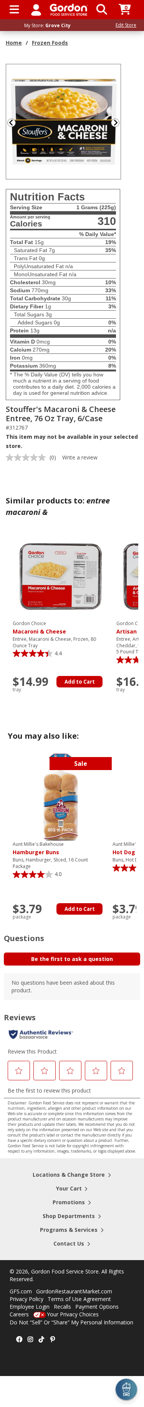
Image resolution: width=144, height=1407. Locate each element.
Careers (19, 1314)
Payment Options (97, 1306)
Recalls (62, 1306)
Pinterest (52, 1339)
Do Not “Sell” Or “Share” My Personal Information (71, 1322)
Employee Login (30, 1306)
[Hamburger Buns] (61, 796)
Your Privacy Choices (73, 1314)
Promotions (69, 1202)
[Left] (11, 122)
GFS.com (21, 1291)
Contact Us (68, 1243)
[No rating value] (28, 457)
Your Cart (69, 1188)
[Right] (118, 122)
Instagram (30, 1339)
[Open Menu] (14, 9)
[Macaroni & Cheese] (61, 576)
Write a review (80, 457)
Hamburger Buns (38, 848)
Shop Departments (69, 1216)
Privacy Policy (26, 1299)
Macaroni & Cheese (39, 627)
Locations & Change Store (69, 1174)
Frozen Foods (50, 42)
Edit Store (126, 25)
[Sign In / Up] (36, 9)
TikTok (41, 1339)
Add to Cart (80, 681)
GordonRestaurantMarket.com (74, 1291)
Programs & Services (69, 1229)
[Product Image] (63, 121)
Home (14, 42)
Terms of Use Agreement (79, 1299)
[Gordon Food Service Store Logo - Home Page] (69, 10)
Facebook (19, 1339)
